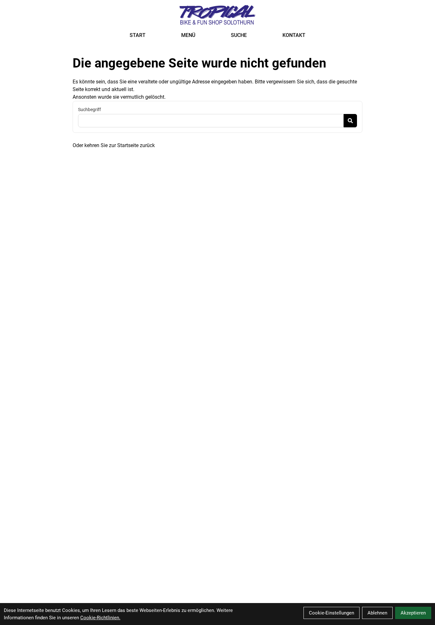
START (138, 35)
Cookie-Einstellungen (331, 613)
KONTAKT (293, 35)
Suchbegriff (89, 109)
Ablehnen (377, 613)
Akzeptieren (413, 613)
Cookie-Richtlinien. (100, 618)
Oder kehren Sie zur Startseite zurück (114, 145)
